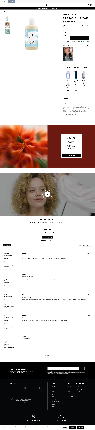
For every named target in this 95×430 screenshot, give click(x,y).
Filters (7, 245)
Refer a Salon (70, 396)
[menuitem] (58, 386)
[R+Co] (4, 1)
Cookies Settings (65, 427)
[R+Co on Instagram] (27, 420)
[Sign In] (88, 5)
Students (54, 404)
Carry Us (78, 388)
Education (78, 386)
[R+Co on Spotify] (37, 420)
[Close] (93, 427)
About (53, 388)
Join (82, 368)
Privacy (67, 373)
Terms (65, 373)
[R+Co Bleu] (11, 1)
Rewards (53, 389)
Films (69, 391)
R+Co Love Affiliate (80, 389)
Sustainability (70, 389)
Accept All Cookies (80, 427)
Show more (47, 355)
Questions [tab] (51, 232)
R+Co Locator (54, 399)
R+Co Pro (78, 391)
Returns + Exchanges (56, 401)
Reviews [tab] (43, 232)
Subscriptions (54, 402)
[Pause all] (88, 45)
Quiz (69, 393)
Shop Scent (71, 155)
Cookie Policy (21, 428)
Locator (69, 394)
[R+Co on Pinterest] (35, 420)
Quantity (65, 35)
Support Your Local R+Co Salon (58, 398)
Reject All (72, 427)
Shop (4, 11)
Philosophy (70, 388)
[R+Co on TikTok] (40, 420)
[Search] (85, 5)
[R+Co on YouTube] (32, 420)
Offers (53, 406)
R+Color (77, 393)
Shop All (53, 386)
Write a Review (47, 237)
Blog (53, 391)
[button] (5, 5)
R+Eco (53, 393)
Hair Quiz (54, 394)
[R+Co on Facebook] (30, 420)
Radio (53, 396)
